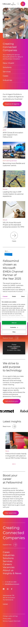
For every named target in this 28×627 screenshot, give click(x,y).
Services (7, 71)
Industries (7, 80)
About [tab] (23, 296)
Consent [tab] (5, 296)
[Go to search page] (18, 4)
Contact (5, 604)
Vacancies (8, 567)
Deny (14, 331)
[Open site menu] (23, 4)
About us (8, 570)
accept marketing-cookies (14, 347)
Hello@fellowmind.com (12, 584)
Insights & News (12, 573)
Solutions (7, 67)
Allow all (14, 322)
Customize (13, 327)
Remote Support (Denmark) (11, 621)
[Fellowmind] (7, 4)
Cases (5, 76)
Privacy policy (7, 618)
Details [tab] (14, 296)
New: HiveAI (8, 63)
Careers (7, 564)
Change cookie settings (10, 616)
